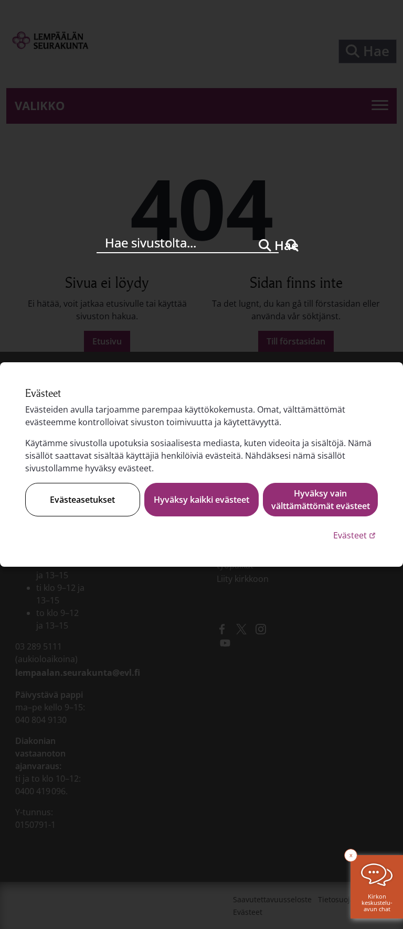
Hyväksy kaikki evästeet (201, 499)
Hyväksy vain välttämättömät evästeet (320, 500)
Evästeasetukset (82, 499)
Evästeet (355, 535)
